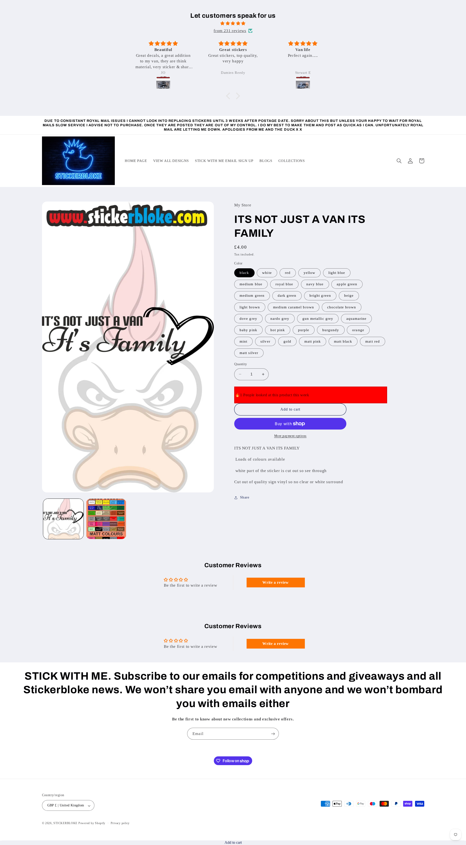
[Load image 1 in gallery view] (63, 519)
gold (287, 341)
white (267, 273)
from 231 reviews (230, 30)
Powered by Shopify (91, 823)
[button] (229, 96)
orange (358, 330)
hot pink (277, 330)
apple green (347, 284)
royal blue (284, 284)
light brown (250, 307)
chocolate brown (341, 307)
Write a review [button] (275, 582)
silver (265, 341)
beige (349, 296)
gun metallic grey (317, 319)
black (244, 273)
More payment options (290, 436)
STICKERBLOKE (65, 823)
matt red (372, 341)
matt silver (249, 353)
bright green (320, 296)
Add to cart (233, 842)
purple (303, 330)
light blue (336, 273)
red (288, 273)
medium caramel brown (293, 307)
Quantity (240, 364)
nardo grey (280, 319)
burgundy (330, 330)
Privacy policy (120, 823)
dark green (287, 296)
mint (243, 341)
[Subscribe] (273, 734)
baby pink (248, 330)
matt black (343, 341)
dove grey (248, 319)
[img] (233, 23)
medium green (252, 296)
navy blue (315, 284)
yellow (309, 273)
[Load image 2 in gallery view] (106, 519)
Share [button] (244, 497)
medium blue (251, 284)
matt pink (312, 341)
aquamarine (356, 319)
